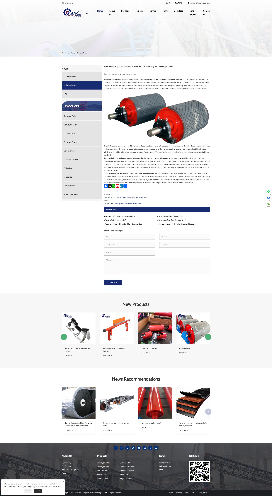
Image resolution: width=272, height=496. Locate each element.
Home (100, 11)
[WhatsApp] (150, 448)
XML (193, 492)
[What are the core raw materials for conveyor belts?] (155, 403)
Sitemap (179, 492)
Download (178, 11)
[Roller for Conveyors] (117, 328)
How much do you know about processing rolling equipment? (125, 197)
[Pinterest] (139, 448)
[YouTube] (133, 448)
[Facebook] (116, 448)
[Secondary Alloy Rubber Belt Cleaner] (79, 328)
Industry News (82, 53)
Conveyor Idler (70, 133)
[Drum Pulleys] (155, 328)
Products (125, 11)
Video (64, 473)
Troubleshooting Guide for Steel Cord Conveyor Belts (123, 224)
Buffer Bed (68, 168)
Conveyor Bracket (71, 142)
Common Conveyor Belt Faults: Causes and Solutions (177, 224)
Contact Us (206, 12)
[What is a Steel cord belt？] (193, 403)
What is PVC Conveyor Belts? (115, 220)
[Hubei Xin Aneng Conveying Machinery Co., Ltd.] (72, 12)
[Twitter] (122, 448)
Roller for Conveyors (111, 348)
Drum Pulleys (146, 348)
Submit (113, 282)
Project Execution (71, 194)
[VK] (156, 448)
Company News (70, 76)
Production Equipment (71, 469)
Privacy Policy (202, 492)
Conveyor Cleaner (71, 159)
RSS (186, 492)
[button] (64, 337)
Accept (38, 491)
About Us (112, 12)
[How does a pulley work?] (117, 403)
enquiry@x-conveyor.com (200, 3)
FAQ (65, 94)
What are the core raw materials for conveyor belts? (155, 424)
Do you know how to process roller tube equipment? (122, 203)
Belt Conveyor (69, 151)
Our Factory (66, 466)
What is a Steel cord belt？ (189, 423)
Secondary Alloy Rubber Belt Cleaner (75, 349)
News (165, 11)
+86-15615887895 (175, 3)
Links (171, 492)
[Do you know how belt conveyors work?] (79, 403)
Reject (28, 491)
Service (153, 11)
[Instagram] (144, 448)
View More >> (68, 355)
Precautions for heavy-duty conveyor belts (120, 216)
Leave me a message (129, 74)
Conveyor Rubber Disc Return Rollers (191, 349)
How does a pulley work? (112, 423)
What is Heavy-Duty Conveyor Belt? (171, 216)
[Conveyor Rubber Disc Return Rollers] (193, 328)
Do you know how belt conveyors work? (77, 424)
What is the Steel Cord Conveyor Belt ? (172, 220)
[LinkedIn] (127, 448)
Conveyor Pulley (70, 125)
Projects (139, 11)
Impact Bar (68, 177)
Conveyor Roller (70, 116)
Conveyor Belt (69, 185)
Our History (66, 462)
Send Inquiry (193, 12)
